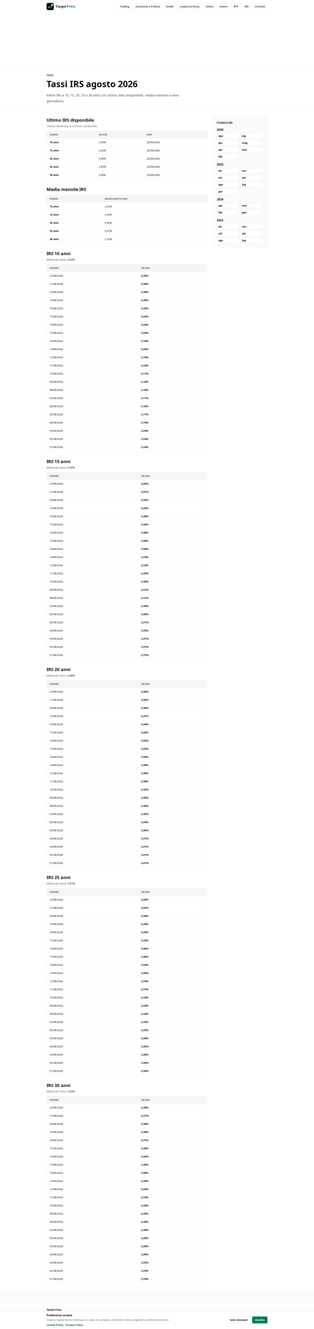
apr (220, 149)
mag (244, 143)
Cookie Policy (55, 1325)
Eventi (224, 6)
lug (244, 136)
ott (220, 177)
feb (220, 156)
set (244, 177)
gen (244, 212)
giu (220, 143)
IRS (247, 6)
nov (244, 170)
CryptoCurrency (190, 6)
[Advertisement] (157, 40)
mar (244, 149)
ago (220, 136)
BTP (236, 6)
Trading (124, 6)
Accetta (260, 1320)
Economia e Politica (148, 6)
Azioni (210, 6)
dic (220, 170)
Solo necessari (239, 1320)
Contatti (260, 6)
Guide (170, 6)
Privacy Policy (74, 1325)
